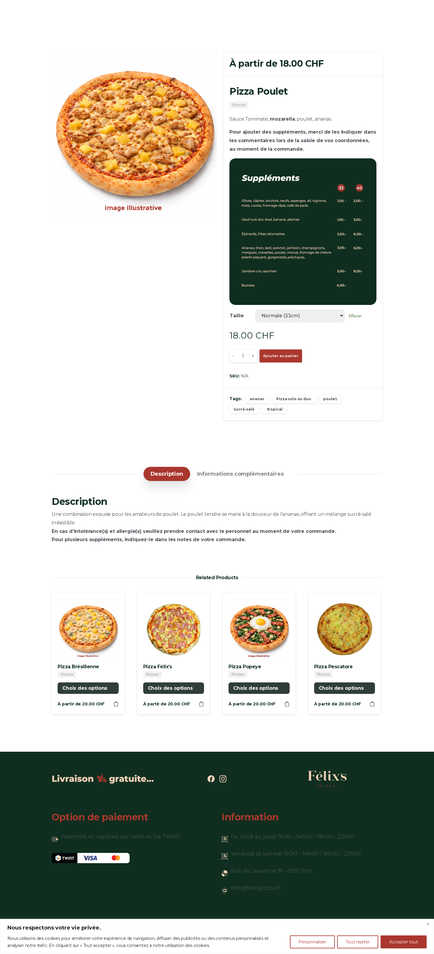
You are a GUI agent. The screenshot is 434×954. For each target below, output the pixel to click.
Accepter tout (403, 942)
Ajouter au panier (280, 356)
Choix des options (84, 688)
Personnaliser (312, 942)
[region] (217, 936)
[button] (207, 62)
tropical (275, 409)
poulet (330, 399)
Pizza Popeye (245, 666)
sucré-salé (244, 409)
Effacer (355, 315)
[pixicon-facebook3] (211, 778)
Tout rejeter (358, 942)
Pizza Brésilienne (78, 666)
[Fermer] (427, 923)
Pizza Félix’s (157, 666)
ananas (257, 399)
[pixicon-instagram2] (223, 778)
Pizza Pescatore (333, 666)
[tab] (166, 474)
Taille (237, 315)
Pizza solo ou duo (293, 399)
